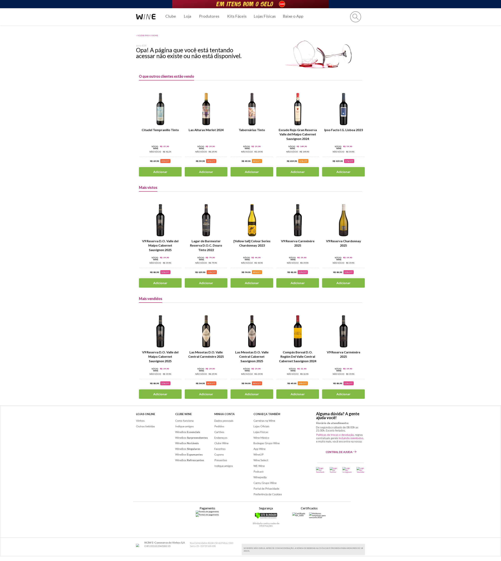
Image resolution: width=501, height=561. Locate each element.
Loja (187, 16)
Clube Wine (183, 414)
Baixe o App (293, 16)
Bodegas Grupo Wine (266, 443)
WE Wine (259, 465)
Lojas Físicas (265, 16)
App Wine (259, 448)
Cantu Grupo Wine (265, 482)
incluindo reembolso (351, 438)
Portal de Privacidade (266, 488)
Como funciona (184, 420)
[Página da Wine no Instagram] (347, 470)
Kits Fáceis (237, 16)
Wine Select (260, 460)
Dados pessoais (223, 420)
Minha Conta (224, 414)
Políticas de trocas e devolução (335, 434)
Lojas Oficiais (261, 426)
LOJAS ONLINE (145, 414)
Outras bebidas (145, 426)
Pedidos (219, 426)
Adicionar (160, 172)
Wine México (261, 437)
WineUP (258, 454)
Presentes (220, 460)
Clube (170, 16)
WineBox (187, 432)
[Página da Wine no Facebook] (320, 470)
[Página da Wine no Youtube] (361, 470)
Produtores (209, 16)
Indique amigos (184, 426)
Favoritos (220, 448)
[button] (355, 16)
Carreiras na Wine (264, 420)
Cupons (219, 454)
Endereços (220, 437)
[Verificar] (266, 518)
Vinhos (140, 420)
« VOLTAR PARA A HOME (147, 35)
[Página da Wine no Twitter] (334, 470)
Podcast (258, 471)
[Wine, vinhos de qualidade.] (138, 545)
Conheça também (266, 414)
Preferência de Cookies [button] (267, 494)
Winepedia (260, 477)
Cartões (219, 432)
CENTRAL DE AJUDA (339, 452)
